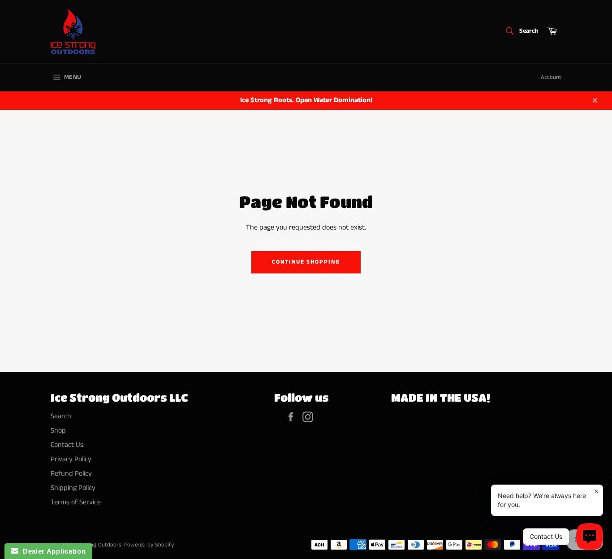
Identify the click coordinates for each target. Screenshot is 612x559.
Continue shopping (306, 262)
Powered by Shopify (149, 545)
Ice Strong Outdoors (96, 545)
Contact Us (67, 445)
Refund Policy (71, 473)
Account (551, 77)
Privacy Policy (71, 459)
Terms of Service (76, 502)
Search (61, 416)
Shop (58, 430)
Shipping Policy (73, 488)
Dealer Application (52, 551)
